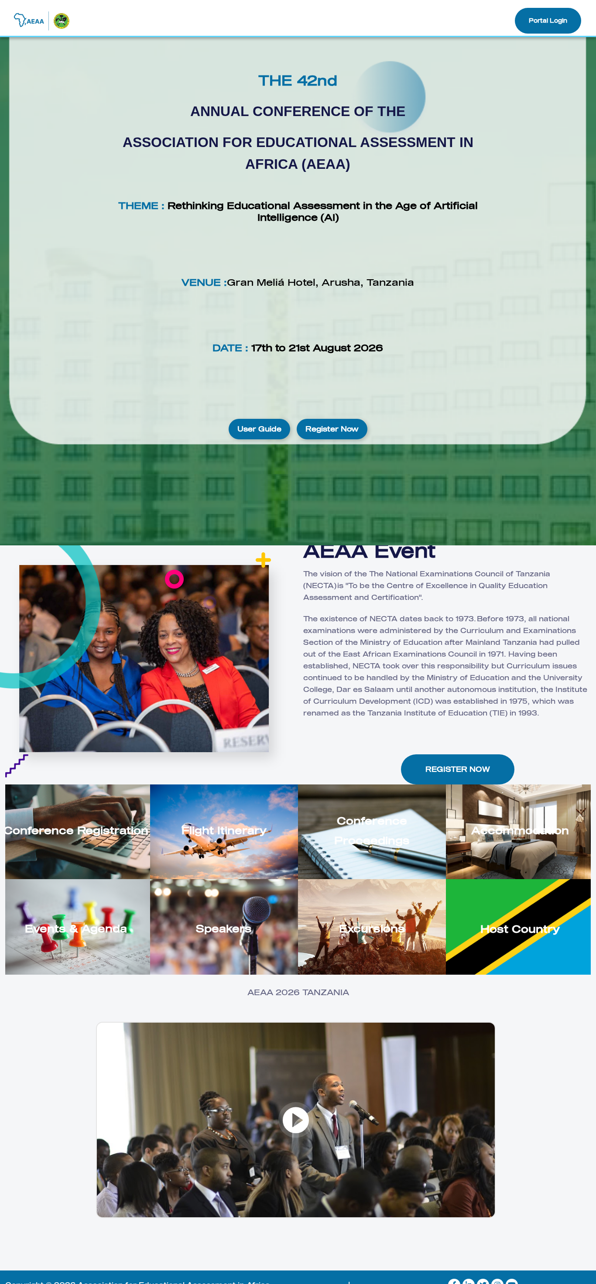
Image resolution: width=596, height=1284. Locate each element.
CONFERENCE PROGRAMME (244, 20)
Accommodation (520, 830)
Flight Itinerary (224, 830)
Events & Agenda (76, 928)
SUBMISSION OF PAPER (407, 20)
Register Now (332, 429)
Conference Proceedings (372, 830)
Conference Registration (75, 830)
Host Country (520, 928)
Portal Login (548, 20)
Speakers (224, 928)
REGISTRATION (329, 20)
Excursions (372, 928)
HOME (126, 20)
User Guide (259, 429)
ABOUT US (166, 20)
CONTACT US (481, 20)
